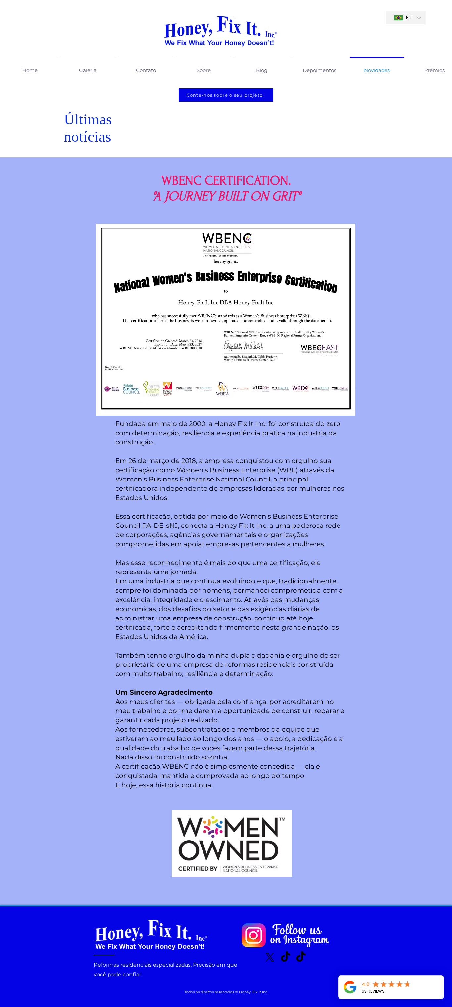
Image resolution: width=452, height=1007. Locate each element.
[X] (270, 957)
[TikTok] (285, 957)
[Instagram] (254, 935)
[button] (88, 67)
